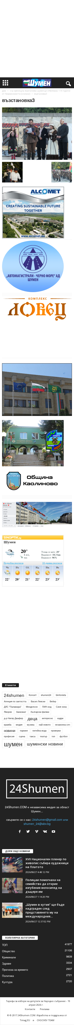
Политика (8, 976)
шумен (13, 743)
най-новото (45, 724)
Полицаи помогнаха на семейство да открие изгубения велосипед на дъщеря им (43, 886)
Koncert (32, 694)
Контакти (30, 1009)
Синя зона (61, 706)
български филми (40, 711)
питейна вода (39, 730)
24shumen (14, 695)
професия (9, 736)
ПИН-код (46, 706)
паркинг (24, 730)
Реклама (44, 1009)
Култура (7, 982)
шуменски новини (45, 744)
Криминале (9, 957)
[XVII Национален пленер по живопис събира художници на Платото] (12, 865)
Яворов (8, 711)
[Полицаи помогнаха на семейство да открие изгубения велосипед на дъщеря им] (12, 885)
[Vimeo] (37, 832)
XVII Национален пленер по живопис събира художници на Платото (46, 863)
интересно (47, 718)
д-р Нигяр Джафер (13, 718)
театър (43, 736)
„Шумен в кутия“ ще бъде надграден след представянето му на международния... (44, 910)
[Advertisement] (37, 39)
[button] (67, 82)
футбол (63, 736)
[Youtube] (54, 832)
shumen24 (46, 694)
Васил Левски (38, 701)
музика (30, 724)
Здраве (6, 963)
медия (19, 724)
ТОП (4, 945)
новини (9, 730)
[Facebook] (20, 832)
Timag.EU (25, 1020)
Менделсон (32, 706)
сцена (22, 736)
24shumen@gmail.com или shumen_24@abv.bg (46, 821)
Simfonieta (61, 694)
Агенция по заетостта (15, 701)
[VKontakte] (46, 832)
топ (53, 736)
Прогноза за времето (15, 970)
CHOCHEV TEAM (45, 1020)
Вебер (53, 701)
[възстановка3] (37, 133)
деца (32, 718)
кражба (7, 724)
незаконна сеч (62, 724)
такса (32, 736)
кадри (60, 718)
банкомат (21, 711)
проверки (56, 730)
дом (4, 90)
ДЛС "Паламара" (12, 706)
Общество (8, 951)
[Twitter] (29, 832)
